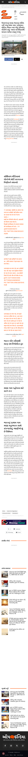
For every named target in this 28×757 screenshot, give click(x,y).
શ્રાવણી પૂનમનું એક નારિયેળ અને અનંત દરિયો (16, 630)
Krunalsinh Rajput (23, 13)
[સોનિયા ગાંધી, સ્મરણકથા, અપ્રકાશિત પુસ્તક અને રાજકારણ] (5, 583)
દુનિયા (3, 691)
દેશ (4, 11)
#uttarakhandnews (12, 280)
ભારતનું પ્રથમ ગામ (10, 139)
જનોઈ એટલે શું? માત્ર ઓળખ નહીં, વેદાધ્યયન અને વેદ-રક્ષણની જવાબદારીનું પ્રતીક (17, 601)
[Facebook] (5, 746)
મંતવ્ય (6, 5)
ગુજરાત (3, 707)
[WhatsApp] (22, 746)
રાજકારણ (3, 699)
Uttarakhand (15, 513)
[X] (17, 746)
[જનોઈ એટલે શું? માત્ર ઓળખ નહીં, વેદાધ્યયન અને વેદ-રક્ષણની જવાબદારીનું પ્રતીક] (5, 602)
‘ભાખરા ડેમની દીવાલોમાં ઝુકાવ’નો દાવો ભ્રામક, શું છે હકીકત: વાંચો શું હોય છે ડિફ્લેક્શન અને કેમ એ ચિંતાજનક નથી (17, 611)
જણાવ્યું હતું (16, 119)
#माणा (19, 210)
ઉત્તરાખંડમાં (9, 471)
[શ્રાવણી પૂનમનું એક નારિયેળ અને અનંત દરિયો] (5, 632)
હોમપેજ (3, 5)
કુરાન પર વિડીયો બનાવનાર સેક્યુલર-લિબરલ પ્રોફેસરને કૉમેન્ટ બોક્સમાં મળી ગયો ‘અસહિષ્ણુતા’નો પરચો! (17, 592)
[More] (22, 59)
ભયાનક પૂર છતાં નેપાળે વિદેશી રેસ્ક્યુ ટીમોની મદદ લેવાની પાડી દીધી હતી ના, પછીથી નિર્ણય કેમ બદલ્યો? (17, 573)
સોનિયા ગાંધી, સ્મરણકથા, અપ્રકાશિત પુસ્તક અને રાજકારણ (16, 581)
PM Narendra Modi (6, 513)
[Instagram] (11, 746)
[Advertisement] (14, 158)
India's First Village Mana (12, 511)
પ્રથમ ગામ (18, 115)
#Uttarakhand (14, 278)
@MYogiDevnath (10, 229)
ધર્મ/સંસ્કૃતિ (4, 715)
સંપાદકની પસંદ (6, 17)
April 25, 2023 (19, 291)
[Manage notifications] (3, 753)
